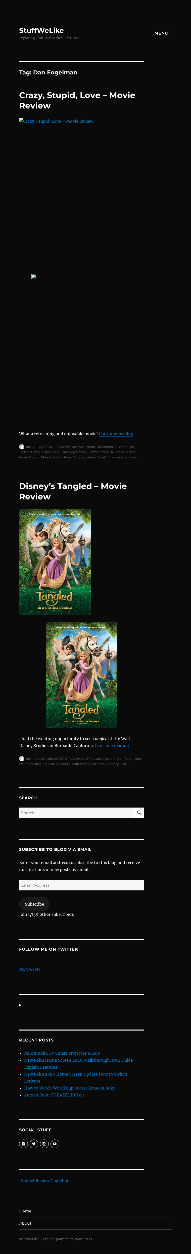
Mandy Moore (59, 764)
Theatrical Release (100, 447)
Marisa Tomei (51, 457)
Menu (161, 33)
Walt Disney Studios (88, 764)
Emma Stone (98, 452)
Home (25, 1211)
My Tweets (30, 969)
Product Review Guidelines (45, 1180)
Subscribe (34, 904)
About (25, 1223)
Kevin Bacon (29, 457)
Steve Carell (96, 457)
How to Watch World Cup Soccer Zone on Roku (70, 1088)
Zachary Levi (116, 764)
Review (78, 447)
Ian (28, 447)
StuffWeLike (41, 30)
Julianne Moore (123, 452)
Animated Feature (86, 759)
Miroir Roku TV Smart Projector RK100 (62, 1053)
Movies (64, 447)
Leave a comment (125, 457)
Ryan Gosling (74, 457)
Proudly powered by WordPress (67, 1239)
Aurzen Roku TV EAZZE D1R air (54, 1094)
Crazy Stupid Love (45, 452)
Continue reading (116, 433)
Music (107, 759)
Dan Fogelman (73, 452)
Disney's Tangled (33, 764)
